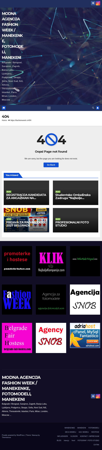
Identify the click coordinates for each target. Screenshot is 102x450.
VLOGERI (74, 436)
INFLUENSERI (62, 436)
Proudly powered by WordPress (13, 435)
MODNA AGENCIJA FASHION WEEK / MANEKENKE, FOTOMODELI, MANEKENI (12, 35)
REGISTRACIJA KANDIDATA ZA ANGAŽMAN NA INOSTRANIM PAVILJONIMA (26, 198)
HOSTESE (95, 432)
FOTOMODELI (93, 428)
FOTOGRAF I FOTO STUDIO (88, 440)
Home (4, 120)
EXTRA (96, 445)
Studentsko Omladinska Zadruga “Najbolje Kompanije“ (73, 198)
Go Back (51, 165)
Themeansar (6, 437)
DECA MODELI (70, 432)
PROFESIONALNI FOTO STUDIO (72, 224)
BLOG (9, 191)
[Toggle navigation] (49, 108)
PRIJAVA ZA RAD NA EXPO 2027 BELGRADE (25, 224)
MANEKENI (81, 428)
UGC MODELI (84, 432)
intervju (66, 440)
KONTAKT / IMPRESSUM (89, 436)
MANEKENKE (70, 428)
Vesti (73, 440)
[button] (93, 108)
